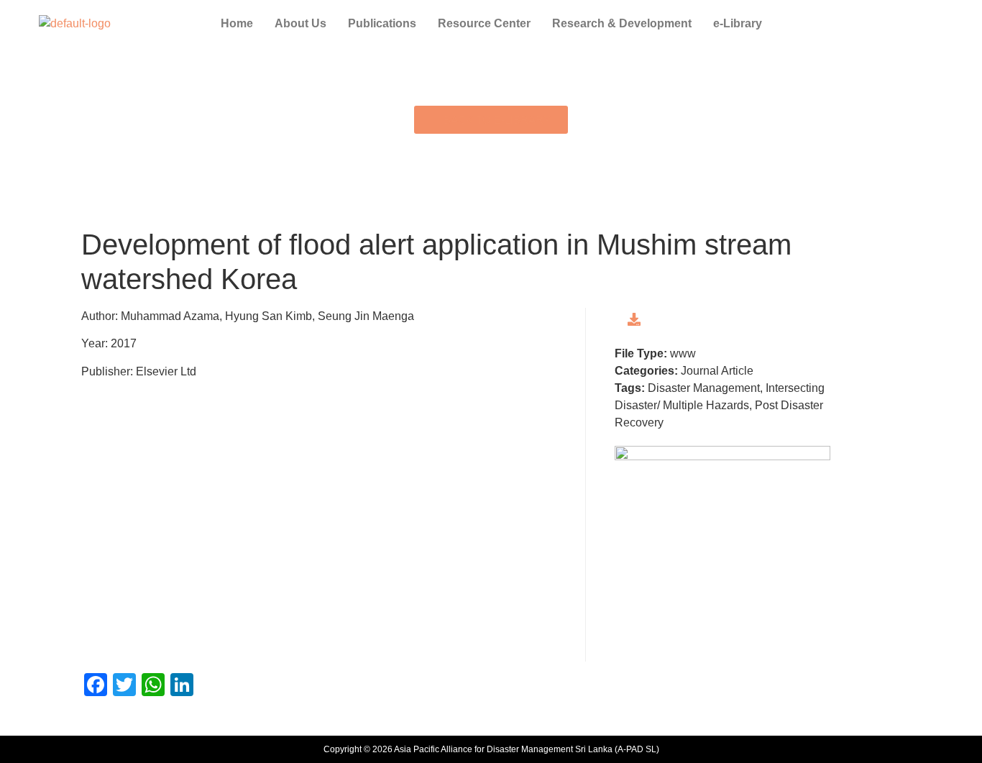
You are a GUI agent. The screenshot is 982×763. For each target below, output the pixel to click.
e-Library (737, 23)
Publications (382, 23)
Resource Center (484, 23)
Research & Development (622, 23)
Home (237, 23)
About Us (300, 23)
